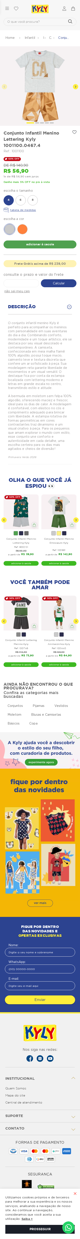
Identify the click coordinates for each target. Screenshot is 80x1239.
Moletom (14, 714)
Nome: (13, 945)
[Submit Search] (70, 22)
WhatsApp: (17, 962)
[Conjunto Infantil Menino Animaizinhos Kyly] (58, 613)
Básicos (14, 723)
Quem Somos (15, 1088)
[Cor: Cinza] (26, 533)
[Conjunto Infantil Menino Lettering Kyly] (21, 511)
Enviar (40, 1000)
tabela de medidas (23, 210)
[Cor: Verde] (16, 533)
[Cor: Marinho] (21, 533)
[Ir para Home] (40, 1033)
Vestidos (61, 706)
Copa (33, 723)
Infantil (30, 37)
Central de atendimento (23, 1102)
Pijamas (38, 706)
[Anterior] (4, 520)
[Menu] (7, 9)
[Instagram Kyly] (40, 1058)
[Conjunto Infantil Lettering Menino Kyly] (21, 613)
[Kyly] (40, 9)
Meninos (43, 37)
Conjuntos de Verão (50, 37)
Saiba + (27, 1219)
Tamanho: (40, 190)
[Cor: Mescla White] (53, 533)
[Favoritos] (16, 9)
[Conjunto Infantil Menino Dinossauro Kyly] (58, 511)
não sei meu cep (17, 291)
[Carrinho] (72, 9)
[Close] (75, 1194)
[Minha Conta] (64, 9)
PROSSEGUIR (40, 1229)
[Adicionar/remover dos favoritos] (74, 132)
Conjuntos (15, 706)
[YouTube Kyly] (50, 1058)
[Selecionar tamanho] (34, 524)
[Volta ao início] (11, 38)
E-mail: (13, 978)
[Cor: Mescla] (18, 634)
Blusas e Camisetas (46, 714)
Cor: (40, 219)
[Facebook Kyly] (29, 1058)
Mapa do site (15, 1095)
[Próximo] (76, 520)
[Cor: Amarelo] (59, 533)
